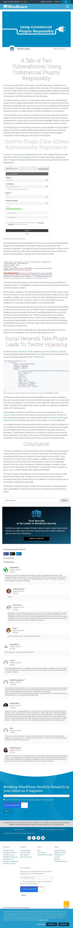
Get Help (24, 2)
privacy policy (48, 800)
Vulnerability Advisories (44, 855)
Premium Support (26, 857)
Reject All (63, 924)
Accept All (51, 924)
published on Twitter (25, 352)
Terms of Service (19, 830)
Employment (58, 855)
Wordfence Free (8, 850)
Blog (38, 850)
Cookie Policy (43, 920)
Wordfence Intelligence (10, 861)
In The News (41, 853)
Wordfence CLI (8, 859)
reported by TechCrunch (49, 352)
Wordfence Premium (10, 853)
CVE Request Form (60, 861)
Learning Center (25, 853)
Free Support (24, 855)
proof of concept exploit (15, 155)
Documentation (25, 850)
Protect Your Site (36, 538)
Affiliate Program (60, 853)
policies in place (9, 415)
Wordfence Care (8, 855)
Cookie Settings (40, 924)
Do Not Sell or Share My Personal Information (19, 833)
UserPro (34, 157)
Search (64, 500)
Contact (57, 857)
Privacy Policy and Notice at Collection (52, 830)
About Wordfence (60, 850)
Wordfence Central (9, 863)
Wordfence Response (10, 857)
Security (57, 859)
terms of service (35, 800)
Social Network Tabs (45, 354)
